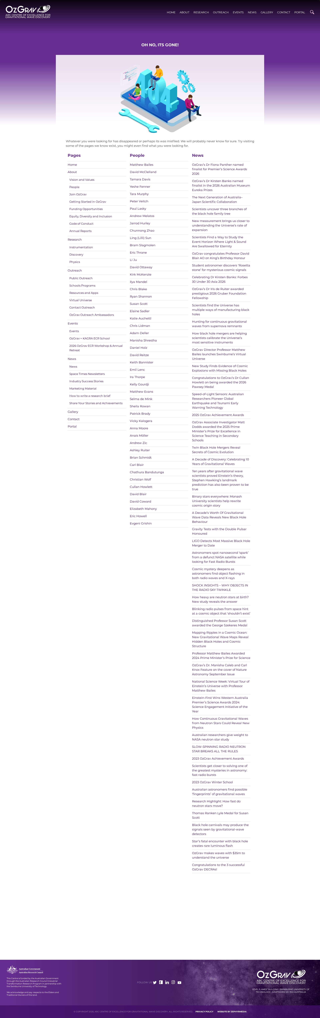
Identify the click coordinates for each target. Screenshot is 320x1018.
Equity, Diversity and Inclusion (90, 216)
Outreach (221, 12)
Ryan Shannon (141, 296)
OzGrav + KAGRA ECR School (89, 338)
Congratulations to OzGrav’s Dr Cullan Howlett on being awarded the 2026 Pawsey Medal (220, 382)
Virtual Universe (80, 300)
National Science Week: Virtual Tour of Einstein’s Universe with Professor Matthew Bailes (220, 686)
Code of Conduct (81, 223)
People (74, 187)
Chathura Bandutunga (147, 472)
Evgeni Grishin (141, 523)
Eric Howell (138, 516)
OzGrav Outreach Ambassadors (91, 314)
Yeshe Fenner (140, 187)
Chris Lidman (140, 326)
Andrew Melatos (142, 216)
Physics (74, 262)
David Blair (138, 494)
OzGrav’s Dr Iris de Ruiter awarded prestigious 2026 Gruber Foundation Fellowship (219, 293)
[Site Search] (312, 12)
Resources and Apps (83, 293)
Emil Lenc (137, 370)
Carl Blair (137, 465)
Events (238, 12)
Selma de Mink (141, 399)
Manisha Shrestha (143, 340)
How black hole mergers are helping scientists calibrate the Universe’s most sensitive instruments (219, 338)
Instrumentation (81, 247)
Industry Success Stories (86, 381)
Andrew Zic (138, 443)
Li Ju (133, 260)
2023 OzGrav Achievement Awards (218, 758)
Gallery (267, 12)
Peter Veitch (139, 201)
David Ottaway (141, 267)
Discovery (76, 254)
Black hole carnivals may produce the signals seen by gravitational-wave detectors (220, 829)
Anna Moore (139, 428)
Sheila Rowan (140, 406)
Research (201, 12)
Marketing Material (82, 388)
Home (171, 12)
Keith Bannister (141, 362)
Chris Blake (138, 289)
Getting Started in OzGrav (87, 201)
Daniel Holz (138, 348)
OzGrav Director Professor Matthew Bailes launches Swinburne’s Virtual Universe (219, 354)
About (184, 12)
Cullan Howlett (141, 487)
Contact (283, 12)
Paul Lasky (138, 208)
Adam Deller (139, 333)
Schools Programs (82, 285)
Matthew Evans (141, 392)
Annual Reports (80, 231)
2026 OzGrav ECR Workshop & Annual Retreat (96, 348)
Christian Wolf (140, 479)
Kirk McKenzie (140, 274)
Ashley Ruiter (140, 450)
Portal (299, 12)
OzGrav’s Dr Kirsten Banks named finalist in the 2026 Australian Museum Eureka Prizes (221, 185)
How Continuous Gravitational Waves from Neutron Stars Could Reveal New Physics (221, 723)
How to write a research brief (89, 396)
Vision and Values (81, 179)
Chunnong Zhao (142, 230)
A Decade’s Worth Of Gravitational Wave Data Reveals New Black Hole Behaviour (219, 517)
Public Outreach (81, 278)
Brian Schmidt (141, 457)
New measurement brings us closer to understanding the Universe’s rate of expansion (221, 225)
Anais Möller (139, 435)
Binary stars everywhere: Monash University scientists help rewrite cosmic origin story (217, 501)
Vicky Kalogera (141, 421)
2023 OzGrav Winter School (212, 782)
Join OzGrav (77, 194)
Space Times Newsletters (87, 374)
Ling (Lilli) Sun (140, 238)
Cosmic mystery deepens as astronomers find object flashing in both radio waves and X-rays (218, 573)
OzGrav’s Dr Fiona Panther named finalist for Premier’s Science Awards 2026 (219, 169)
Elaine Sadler (140, 311)
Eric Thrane (138, 252)
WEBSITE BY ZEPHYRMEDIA (231, 1011)
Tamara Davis (140, 179)
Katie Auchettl (140, 318)
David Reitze (139, 355)
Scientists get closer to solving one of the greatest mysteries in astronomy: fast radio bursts (219, 770)
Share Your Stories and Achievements (95, 403)
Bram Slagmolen (142, 245)
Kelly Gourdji (139, 384)
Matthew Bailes (141, 165)
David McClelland (143, 172)
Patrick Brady (140, 413)
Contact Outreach (82, 307)
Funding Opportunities (86, 209)
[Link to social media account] (155, 983)
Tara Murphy (139, 194)
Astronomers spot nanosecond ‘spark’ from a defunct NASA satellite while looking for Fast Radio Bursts (220, 557)
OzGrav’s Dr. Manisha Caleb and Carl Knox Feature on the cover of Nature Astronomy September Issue (219, 669)
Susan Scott (139, 304)
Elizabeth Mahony (143, 509)
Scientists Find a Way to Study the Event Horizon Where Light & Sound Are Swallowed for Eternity (219, 241)
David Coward (140, 501)
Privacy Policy (204, 1011)
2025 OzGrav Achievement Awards (218, 415)
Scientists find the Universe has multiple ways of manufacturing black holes (220, 310)
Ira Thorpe (137, 377)
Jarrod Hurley (140, 223)
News (252, 12)
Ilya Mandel (138, 282)
